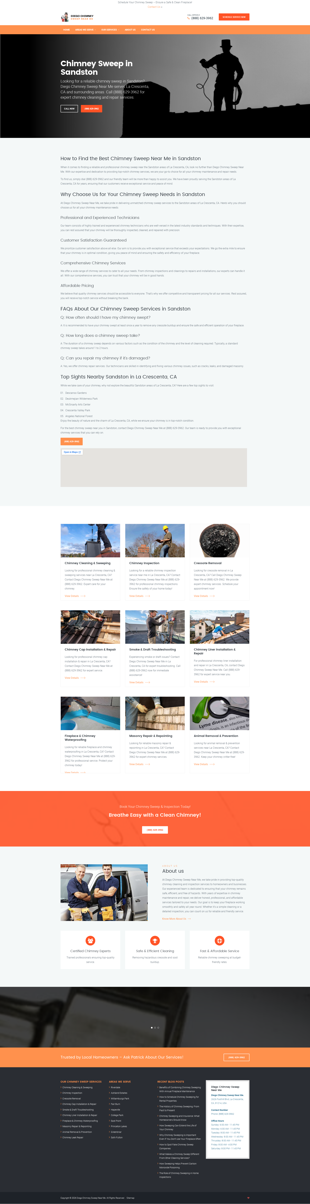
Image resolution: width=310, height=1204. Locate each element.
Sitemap (130, 1197)
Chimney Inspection (72, 1092)
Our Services (109, 29)
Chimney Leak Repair (72, 1137)
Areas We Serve (84, 29)
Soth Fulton (117, 1137)
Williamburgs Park (120, 1098)
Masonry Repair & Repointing (77, 1126)
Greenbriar (116, 1131)
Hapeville (115, 1109)
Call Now (69, 108)
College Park (117, 1115)
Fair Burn (115, 1104)
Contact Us (154, 7)
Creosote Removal (71, 1098)
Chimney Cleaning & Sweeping (77, 1087)
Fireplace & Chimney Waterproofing (80, 1120)
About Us (130, 29)
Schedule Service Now (234, 17)
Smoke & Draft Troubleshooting (78, 1109)
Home (66, 29)
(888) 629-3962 (202, 18)
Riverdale (115, 1087)
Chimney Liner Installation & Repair (79, 1115)
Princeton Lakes (119, 1126)
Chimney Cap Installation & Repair (79, 1104)
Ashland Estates (119, 1092)
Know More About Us (174, 918)
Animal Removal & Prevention (77, 1131)
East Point (116, 1120)
